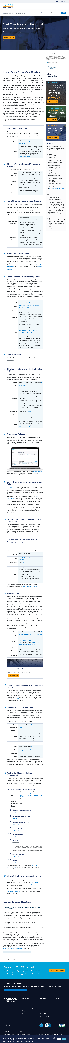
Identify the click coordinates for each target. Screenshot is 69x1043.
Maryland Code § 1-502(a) (25, 156)
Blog (23, 1011)
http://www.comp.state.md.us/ (26, 555)
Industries (43, 6)
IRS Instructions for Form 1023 (26, 639)
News (23, 1014)
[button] (29, 141)
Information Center (61, 6)
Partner (51, 6)
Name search (23, 143)
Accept (63, 1039)
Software (28, 6)
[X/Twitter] (6, 1025)
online (29, 411)
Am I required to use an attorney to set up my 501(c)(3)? (18, 927)
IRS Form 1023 (22, 634)
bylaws (11, 487)
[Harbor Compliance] (10, 1000)
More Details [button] (15, 812)
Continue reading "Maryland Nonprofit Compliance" (17, 952)
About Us (42, 1002)
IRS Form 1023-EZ (30, 634)
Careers (42, 1011)
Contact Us (43, 1005)
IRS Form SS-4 (22, 385)
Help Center (25, 1005)
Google (26, 41)
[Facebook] (4, 1025)
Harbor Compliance (8, 6)
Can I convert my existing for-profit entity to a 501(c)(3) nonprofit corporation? (20, 923)
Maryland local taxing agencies (29, 586)
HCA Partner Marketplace (28, 1008)
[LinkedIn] (9, 1025)
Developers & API (44, 1017)
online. (31, 310)
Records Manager (37, 471)
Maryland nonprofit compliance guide (12, 948)
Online (20, 727)
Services (35, 6)
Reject (59, 1039)
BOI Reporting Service (21, 698)
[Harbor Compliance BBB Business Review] (47, 1025)
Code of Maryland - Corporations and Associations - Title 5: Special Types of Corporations (28, 332)
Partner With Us (44, 1014)
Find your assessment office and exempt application (20, 766)
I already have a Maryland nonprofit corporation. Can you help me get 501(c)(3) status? (22, 908)
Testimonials (43, 1008)
